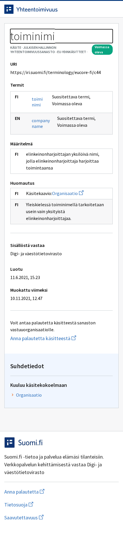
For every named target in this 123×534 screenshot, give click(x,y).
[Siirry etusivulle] (50, 9)
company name (41, 123)
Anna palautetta (47, 492)
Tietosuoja (46, 504)
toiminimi (37, 102)
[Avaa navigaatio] (113, 9)
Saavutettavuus (57, 517)
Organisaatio (68, 193)
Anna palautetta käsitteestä (61, 338)
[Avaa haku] (101, 9)
